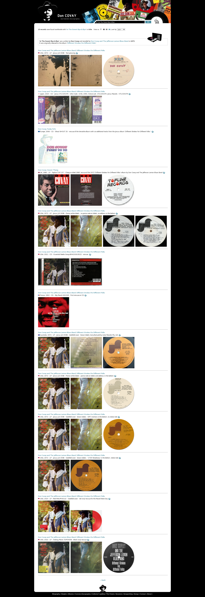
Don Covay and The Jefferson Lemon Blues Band (109, 41)
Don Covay (42, 129)
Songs (136, 594)
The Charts (110, 594)
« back (103, 580)
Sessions (119, 594)
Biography (56, 594)
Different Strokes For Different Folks (81, 43)
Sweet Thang (52, 170)
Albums (71, 594)
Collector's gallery (98, 594)
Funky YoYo (51, 129)
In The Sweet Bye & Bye (76, 29)
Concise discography (83, 594)
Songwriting (128, 594)
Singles (64, 594)
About (149, 594)
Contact (143, 594)
